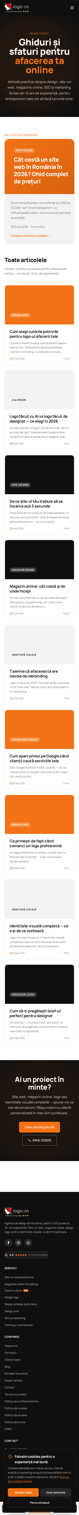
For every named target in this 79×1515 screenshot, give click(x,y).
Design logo (12, 1297)
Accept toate (23, 1492)
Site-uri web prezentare (19, 1277)
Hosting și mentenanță (19, 1325)
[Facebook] (8, 1243)
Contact (10, 1387)
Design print (12, 1311)
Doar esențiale (55, 1492)
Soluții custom (16, 1290)
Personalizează (39, 1502)
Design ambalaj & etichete (21, 1304)
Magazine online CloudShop (21, 1284)
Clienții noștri (13, 1359)
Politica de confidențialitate (21, 1401)
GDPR (8, 1429)
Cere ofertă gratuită (39, 1127)
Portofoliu (10, 1353)
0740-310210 (42, 1140)
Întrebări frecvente (16, 1373)
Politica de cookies (16, 1408)
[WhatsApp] (28, 1243)
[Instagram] (18, 1243)
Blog (7, 1366)
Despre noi (11, 1346)
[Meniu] (72, 8)
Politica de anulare (16, 1415)
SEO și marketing (15, 1318)
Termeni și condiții (15, 1394)
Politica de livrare (15, 1422)
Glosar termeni (14, 1380)
